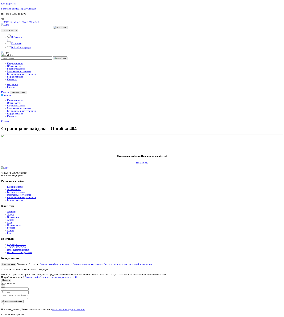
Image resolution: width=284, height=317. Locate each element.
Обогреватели (14, 66)
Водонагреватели (16, 68)
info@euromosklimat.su (18, 250)
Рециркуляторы (15, 76)
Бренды (11, 227)
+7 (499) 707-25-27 (10, 21)
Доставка (11, 211)
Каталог (5, 92)
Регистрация (24, 47)
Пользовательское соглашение (88, 264)
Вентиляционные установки (21, 74)
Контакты (12, 79)
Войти (14, 47)
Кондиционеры (15, 63)
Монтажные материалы (19, 71)
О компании (13, 217)
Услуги (10, 214)
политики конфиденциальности (68, 309)
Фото (9, 222)
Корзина (11, 87)
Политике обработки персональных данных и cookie (51, 277)
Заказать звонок (9, 30)
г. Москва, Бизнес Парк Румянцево (18, 8)
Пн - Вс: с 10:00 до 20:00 (19, 252)
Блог (9, 233)
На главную (142, 162)
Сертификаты (14, 225)
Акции (10, 219)
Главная (5, 121)
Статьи (10, 230)
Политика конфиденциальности (56, 264)
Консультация (8, 264)
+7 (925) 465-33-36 (29, 21)
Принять (6, 280)
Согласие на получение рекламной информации (128, 264)
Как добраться (8, 3)
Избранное (12, 84)
